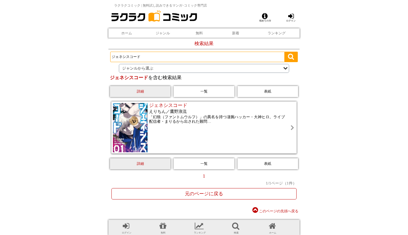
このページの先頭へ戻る (278, 211)
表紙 (267, 91)
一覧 (204, 91)
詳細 (140, 91)
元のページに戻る (204, 193)
